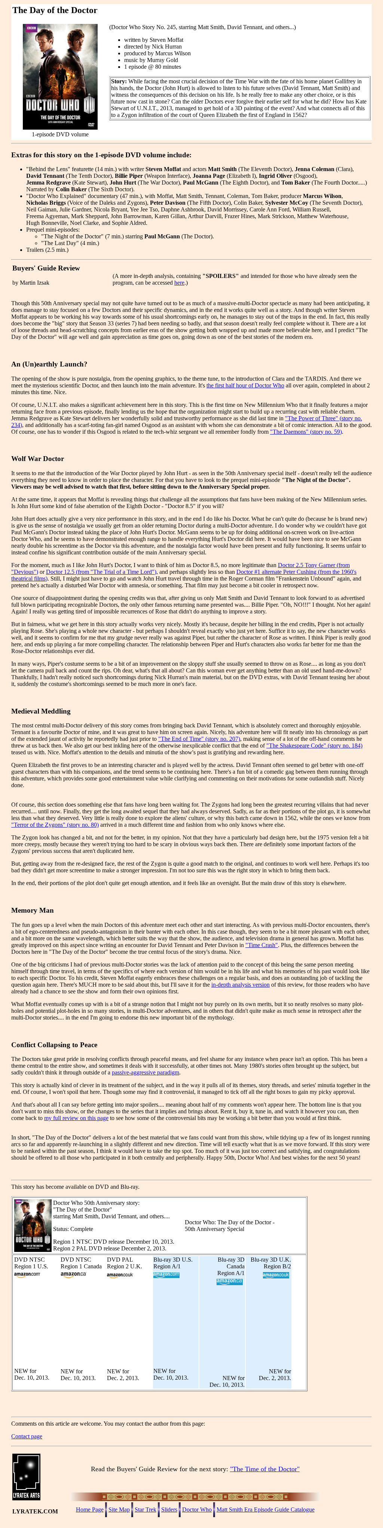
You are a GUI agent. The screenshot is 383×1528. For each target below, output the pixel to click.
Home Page (90, 1509)
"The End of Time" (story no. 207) (199, 739)
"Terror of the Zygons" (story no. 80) (55, 825)
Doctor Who (197, 1509)
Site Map (119, 1509)
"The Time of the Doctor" (265, 1469)
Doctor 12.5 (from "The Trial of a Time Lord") (101, 572)
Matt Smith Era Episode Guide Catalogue (266, 1509)
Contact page (26, 1436)
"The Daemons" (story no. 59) (306, 432)
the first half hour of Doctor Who (245, 385)
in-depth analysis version (240, 984)
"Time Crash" (261, 945)
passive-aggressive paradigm (145, 1072)
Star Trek (145, 1509)
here (179, 282)
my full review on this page (76, 1118)
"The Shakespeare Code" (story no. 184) (314, 745)
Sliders (169, 1509)
